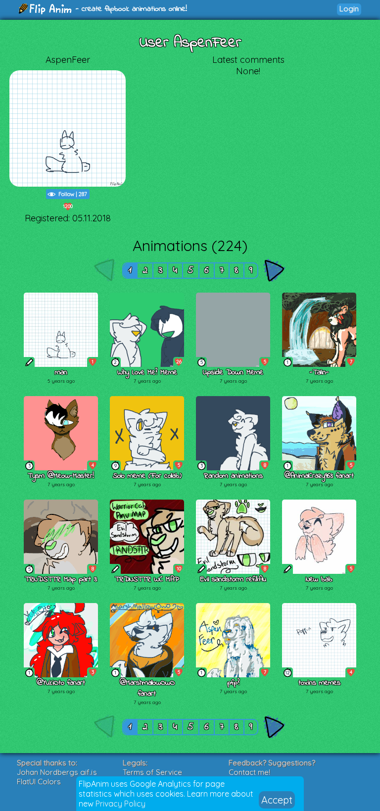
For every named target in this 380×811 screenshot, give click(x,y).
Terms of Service (152, 772)
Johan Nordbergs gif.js (57, 772)
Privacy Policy (120, 804)
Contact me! (249, 772)
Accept (276, 800)
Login (349, 8)
